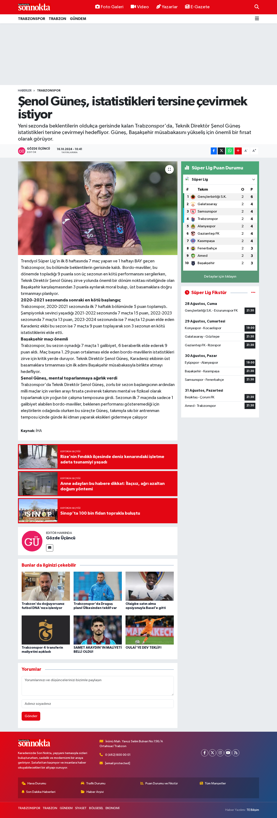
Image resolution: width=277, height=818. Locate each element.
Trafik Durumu (95, 783)
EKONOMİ (112, 808)
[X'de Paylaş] (221, 151)
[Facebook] (204, 752)
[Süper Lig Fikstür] (253, 292)
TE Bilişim (252, 809)
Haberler (25, 90)
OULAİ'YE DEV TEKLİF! (143, 647)
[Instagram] (220, 752)
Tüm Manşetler (215, 783)
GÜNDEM (78, 19)
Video (143, 7)
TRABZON (57, 19)
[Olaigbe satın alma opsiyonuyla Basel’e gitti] (150, 586)
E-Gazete (200, 7)
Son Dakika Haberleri (40, 791)
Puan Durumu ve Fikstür (161, 783)
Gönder (31, 716)
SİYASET (81, 808)
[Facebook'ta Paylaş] (214, 151)
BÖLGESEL (96, 808)
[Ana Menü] (257, 19)
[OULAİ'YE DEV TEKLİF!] (150, 630)
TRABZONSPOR (31, 19)
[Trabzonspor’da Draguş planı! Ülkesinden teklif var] (98, 586)
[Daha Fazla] (238, 151)
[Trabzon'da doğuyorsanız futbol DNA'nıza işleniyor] (46, 586)
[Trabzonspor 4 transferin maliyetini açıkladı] (46, 630)
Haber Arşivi (95, 791)
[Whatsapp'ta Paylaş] (230, 151)
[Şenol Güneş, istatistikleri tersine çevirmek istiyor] (97, 208)
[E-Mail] (49, 547)
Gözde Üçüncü (60, 538)
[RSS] (235, 752)
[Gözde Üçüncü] (32, 541)
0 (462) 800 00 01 (117, 754)
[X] (212, 752)
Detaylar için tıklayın (220, 276)
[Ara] (256, 7)
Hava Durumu (36, 783)
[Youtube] (228, 752)
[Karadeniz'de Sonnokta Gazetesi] (34, 7)
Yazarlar (170, 7)
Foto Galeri (112, 7)
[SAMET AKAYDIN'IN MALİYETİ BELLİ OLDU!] (98, 630)
